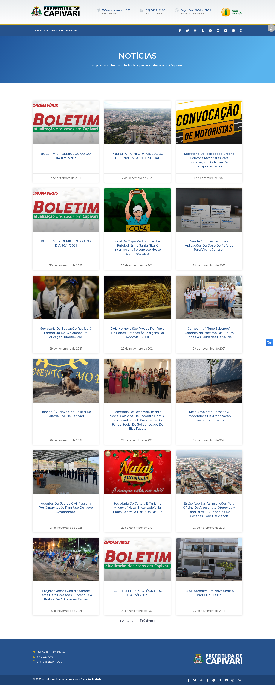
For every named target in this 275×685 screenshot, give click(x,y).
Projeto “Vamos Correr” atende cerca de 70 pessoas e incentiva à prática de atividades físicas (65, 595)
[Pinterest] (233, 31)
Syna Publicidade (91, 679)
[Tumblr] (203, 31)
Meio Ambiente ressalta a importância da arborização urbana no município (209, 416)
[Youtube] (226, 31)
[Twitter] (187, 31)
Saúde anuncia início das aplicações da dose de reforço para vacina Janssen (209, 245)
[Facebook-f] (180, 31)
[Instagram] (195, 31)
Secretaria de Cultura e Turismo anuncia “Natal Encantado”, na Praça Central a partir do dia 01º (137, 508)
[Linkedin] (218, 31)
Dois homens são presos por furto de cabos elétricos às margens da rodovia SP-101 (137, 333)
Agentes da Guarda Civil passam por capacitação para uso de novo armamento (66, 508)
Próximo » (147, 620)
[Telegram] (210, 31)
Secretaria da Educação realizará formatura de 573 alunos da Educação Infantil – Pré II (65, 333)
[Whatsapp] (241, 31)
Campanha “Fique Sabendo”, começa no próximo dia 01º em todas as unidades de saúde (209, 333)
